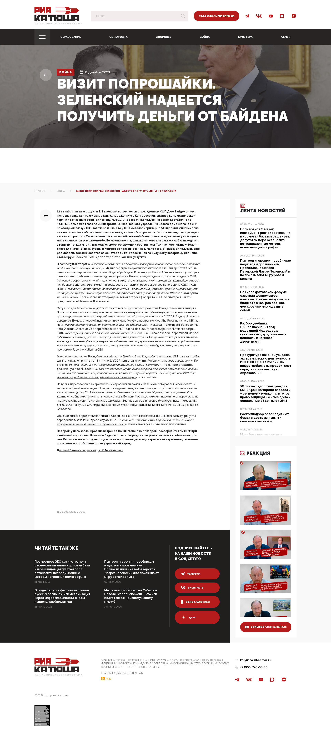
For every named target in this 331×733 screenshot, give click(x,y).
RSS (108, 678)
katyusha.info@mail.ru (255, 660)
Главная (40, 191)
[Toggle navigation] (42, 37)
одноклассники (198, 602)
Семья (286, 36)
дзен (192, 617)
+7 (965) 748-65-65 (253, 667)
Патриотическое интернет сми (58, 23)
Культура (245, 36)
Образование (70, 36)
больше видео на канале (269, 627)
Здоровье (163, 36)
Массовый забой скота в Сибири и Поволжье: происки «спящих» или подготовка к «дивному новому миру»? (130, 595)
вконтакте (195, 587)
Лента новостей (263, 210)
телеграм (193, 574)
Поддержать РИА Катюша (216, 16)
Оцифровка (118, 36)
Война (205, 36)
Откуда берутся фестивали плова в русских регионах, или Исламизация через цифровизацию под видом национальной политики (62, 595)
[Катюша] (56, 14)
